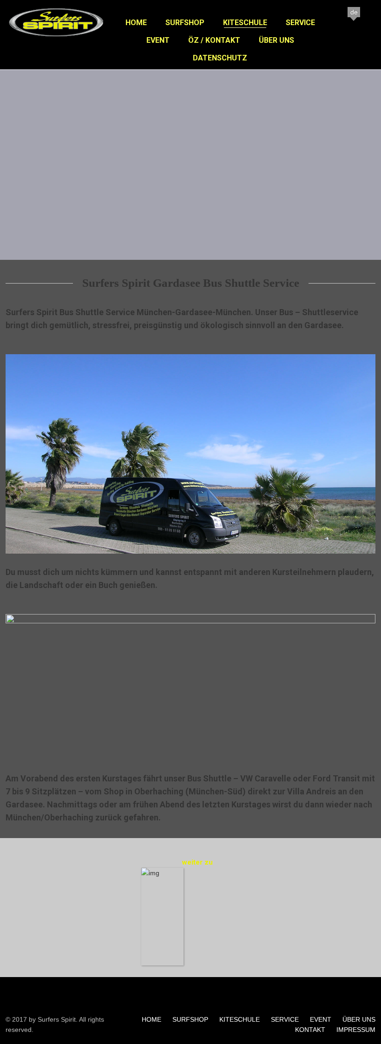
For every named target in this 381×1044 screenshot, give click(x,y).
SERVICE (285, 1019)
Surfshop (184, 22)
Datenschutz (220, 57)
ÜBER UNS (358, 1019)
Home (136, 22)
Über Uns (276, 40)
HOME (151, 1019)
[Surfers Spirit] (57, 37)
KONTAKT (310, 1029)
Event (158, 40)
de (354, 12)
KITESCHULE (239, 1019)
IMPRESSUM (355, 1029)
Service (300, 22)
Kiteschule (245, 22)
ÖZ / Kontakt (214, 40)
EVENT (320, 1019)
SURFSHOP (190, 1019)
